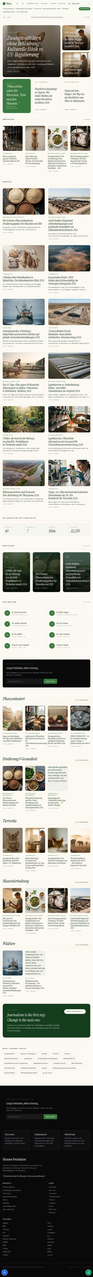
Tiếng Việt (6, 1252)
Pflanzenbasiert (8, 8)
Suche (51, 1206)
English (5, 1223)
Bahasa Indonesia (9, 1239)
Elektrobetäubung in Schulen (30, 1073)
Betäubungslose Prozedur (41, 1063)
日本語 (5, 1242)
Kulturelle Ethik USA (69, 1058)
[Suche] (17, 4)
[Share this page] (88, 1272)
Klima (59, 8)
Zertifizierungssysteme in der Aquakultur (65, 1068)
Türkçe (5, 1248)
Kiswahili (50, 1242)
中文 (49, 1223)
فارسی (49, 1255)
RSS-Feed (52, 1209)
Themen (53, 3)
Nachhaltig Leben (9, 12)
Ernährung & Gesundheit (24, 8)
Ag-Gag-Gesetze (48, 1073)
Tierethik (45, 1054)
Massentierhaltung (49, 8)
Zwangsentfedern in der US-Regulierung (16, 1063)
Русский (6, 1236)
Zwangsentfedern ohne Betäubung (48, 1058)
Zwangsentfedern (10, 1054)
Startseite (52, 1187)
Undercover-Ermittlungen (28, 1054)
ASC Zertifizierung (10, 1068)
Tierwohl (68, 1054)
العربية (49, 1229)
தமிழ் (49, 1248)
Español (50, 1226)
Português (51, 1232)
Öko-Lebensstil (22, 12)
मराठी (4, 1245)
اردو (48, 1236)
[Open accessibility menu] (4, 1272)
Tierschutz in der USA (60, 1063)
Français (6, 1229)
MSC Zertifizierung (77, 1063)
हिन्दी (4, 1226)
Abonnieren (50, 681)
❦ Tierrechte (84, 8)
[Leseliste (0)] (23, 4)
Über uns (62, 3)
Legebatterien (29, 1058)
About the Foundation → (12, 107)
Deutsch (50, 1239)
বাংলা (4, 1232)
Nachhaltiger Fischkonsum (29, 1068)
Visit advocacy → (75, 1011)
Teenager (45, 1068)
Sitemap (52, 1212)
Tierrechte (37, 8)
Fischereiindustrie (10, 1073)
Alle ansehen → (83, 700)
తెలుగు (49, 1245)
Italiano (5, 1255)
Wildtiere (65, 8)
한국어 (49, 1252)
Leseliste (52, 1203)
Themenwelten (33, 3)
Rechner (44, 3)
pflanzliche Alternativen (12, 1058)
